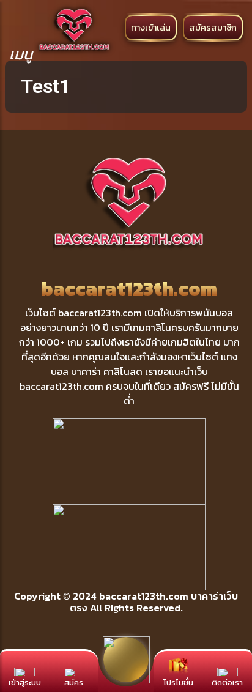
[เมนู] (20, 26)
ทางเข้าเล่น (151, 27)
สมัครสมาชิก (213, 27)
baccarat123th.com (143, 596)
